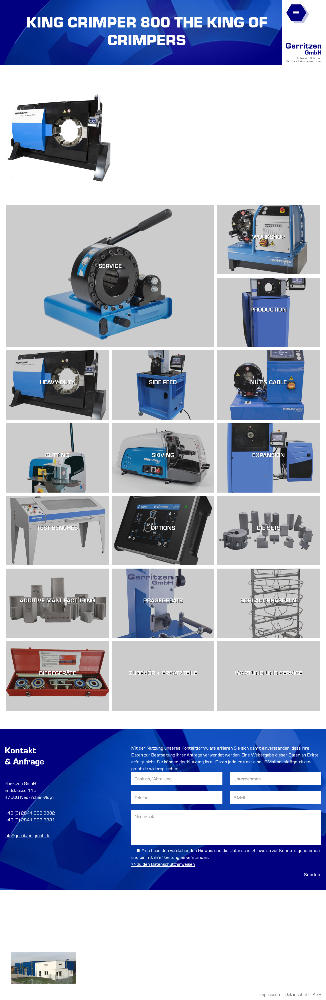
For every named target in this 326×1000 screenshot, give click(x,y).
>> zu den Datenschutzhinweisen (163, 864)
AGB (317, 994)
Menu (296, 11)
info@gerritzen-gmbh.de (27, 835)
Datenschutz (297, 994)
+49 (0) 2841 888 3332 (30, 812)
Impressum (270, 994)
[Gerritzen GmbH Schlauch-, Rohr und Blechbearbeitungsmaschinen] (303, 55)
